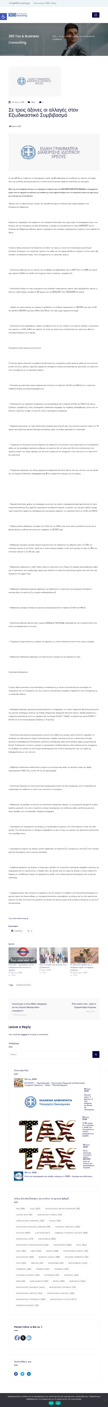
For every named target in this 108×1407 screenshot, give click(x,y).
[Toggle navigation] (95, 15)
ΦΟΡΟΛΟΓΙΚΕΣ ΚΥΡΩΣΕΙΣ (62, 1287)
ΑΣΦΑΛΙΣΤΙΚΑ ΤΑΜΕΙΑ (49, 1214)
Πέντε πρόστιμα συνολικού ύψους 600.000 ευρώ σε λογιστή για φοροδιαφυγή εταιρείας (88, 1159)
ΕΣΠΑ (21, 1251)
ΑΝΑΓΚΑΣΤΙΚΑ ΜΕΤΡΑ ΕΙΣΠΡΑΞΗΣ (62, 1208)
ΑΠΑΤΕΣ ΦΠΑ (24, 1214)
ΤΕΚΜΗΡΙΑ (61, 1269)
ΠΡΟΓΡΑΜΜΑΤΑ (77, 1263)
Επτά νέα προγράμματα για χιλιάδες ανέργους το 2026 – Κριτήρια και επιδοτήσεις (58, 1176)
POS (20, 1208)
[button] (3, 16)
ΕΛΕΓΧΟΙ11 (42, 1233)
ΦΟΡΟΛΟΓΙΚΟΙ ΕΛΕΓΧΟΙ (63, 1299)
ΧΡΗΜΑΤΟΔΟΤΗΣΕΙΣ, (27, 1305)
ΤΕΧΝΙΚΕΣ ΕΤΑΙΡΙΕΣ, (28, 1275)
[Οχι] (104, 1400)
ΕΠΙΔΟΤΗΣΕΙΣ (47, 1239)
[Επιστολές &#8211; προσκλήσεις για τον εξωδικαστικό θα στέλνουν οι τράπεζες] (23, 955)
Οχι (58, 1403)
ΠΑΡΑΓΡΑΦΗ (56, 1263)
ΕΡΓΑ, (81, 1245)
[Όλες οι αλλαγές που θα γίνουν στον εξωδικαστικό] (53, 955)
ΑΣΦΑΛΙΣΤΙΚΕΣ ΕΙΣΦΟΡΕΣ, (30, 1220)
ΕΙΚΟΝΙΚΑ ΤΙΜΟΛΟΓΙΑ (67, 1226)
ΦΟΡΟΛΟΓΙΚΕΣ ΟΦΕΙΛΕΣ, (60, 1293)
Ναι (51, 1403)
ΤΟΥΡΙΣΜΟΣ (51, 1275)
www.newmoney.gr (20, 918)
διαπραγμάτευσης (38, 473)
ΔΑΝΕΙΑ (55, 1220)
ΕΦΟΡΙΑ (52, 1251)
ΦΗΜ (20, 1281)
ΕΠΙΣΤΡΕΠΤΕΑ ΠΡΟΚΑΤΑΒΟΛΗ (32, 1245)
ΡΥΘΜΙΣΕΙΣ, (23, 1269)
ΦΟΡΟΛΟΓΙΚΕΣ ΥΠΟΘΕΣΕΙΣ (31, 1299)
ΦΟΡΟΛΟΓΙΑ (77, 1281)
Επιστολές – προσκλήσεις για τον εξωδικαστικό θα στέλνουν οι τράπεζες (21, 967)
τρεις (13, 178)
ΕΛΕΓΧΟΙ (23, 1233)
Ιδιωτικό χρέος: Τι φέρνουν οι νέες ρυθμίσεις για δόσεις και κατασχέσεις (89, 1102)
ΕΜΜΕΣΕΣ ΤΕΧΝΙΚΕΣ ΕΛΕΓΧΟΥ (71, 1233)
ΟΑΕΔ (21, 1263)
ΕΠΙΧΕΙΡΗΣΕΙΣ (62, 1245)
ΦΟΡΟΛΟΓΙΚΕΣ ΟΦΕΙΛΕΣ (29, 1293)
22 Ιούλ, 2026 (30, 1079)
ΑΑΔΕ (35, 1208)
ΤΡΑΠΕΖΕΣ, (71, 1275)
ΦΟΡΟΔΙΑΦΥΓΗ (39, 1281)
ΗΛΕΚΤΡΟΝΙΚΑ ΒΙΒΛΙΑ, (75, 1251)
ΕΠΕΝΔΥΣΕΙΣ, (25, 1239)
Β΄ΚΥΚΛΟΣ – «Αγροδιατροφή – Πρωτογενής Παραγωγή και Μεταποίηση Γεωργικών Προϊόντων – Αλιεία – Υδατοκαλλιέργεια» (54, 1084)
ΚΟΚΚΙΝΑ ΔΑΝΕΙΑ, (49, 1257)
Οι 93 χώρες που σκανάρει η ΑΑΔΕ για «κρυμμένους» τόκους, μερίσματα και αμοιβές (88, 1129)
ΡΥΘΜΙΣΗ (42, 1269)
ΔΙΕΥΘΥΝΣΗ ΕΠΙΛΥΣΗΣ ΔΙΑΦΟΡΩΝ (33, 1226)
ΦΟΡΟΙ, (59, 1281)
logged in (25, 1034)
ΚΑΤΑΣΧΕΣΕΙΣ (25, 1257)
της (52, 178)
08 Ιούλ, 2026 (87, 1090)
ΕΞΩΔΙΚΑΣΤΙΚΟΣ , (24, 985)
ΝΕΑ (33, 102)
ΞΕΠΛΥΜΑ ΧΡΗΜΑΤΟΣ (77, 1257)
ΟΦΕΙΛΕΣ (37, 1263)
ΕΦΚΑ (36, 1251)
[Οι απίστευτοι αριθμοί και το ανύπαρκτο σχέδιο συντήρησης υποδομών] (84, 955)
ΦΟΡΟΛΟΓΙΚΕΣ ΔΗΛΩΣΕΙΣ (30, 1287)
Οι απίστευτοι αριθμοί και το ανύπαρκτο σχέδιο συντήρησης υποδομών (82, 967)
